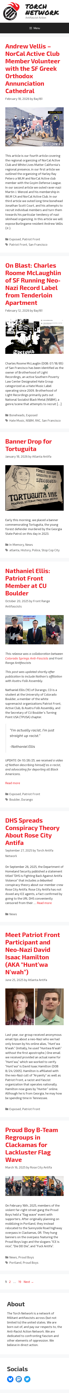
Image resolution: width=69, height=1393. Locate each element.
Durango (27, 799)
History (26, 550)
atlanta (14, 550)
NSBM (30, 420)
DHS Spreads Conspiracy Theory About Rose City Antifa (32, 831)
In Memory (16, 544)
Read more (12, 783)
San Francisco (38, 244)
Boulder (14, 799)
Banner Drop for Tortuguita (28, 444)
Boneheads (17, 415)
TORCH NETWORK (42, 9)
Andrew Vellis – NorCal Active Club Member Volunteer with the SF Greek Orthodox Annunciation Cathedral (32, 68)
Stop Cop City (51, 550)
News (29, 544)
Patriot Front (31, 239)
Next (29, 1281)
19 (20, 1281)
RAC (38, 420)
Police (36, 550)
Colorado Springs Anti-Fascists (27, 658)
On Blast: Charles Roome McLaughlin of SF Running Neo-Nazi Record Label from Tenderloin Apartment (33, 283)
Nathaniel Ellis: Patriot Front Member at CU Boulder (27, 582)
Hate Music (16, 420)
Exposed (15, 239)
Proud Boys (26, 1257)
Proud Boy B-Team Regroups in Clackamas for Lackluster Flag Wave (31, 1144)
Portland (15, 1262)
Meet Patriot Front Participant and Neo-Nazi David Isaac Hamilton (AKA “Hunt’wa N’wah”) (32, 953)
